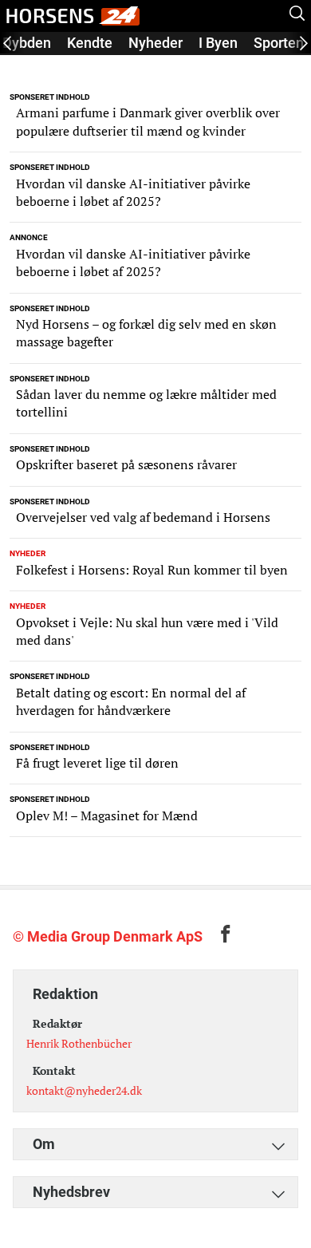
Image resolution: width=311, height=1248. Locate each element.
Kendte (89, 42)
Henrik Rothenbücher (79, 1043)
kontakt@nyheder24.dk (84, 1090)
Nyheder (155, 42)
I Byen (218, 42)
